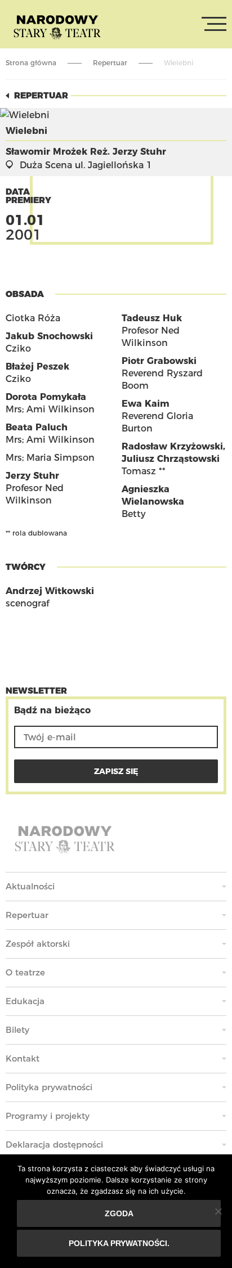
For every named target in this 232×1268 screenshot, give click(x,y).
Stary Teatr (57, 26)
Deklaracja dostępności (54, 1144)
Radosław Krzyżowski (172, 446)
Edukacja (25, 1001)
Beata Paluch (37, 427)
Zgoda (119, 1213)
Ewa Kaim (145, 403)
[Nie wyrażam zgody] (218, 1211)
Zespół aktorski (38, 943)
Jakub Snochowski (49, 336)
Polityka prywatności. (119, 1243)
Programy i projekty (48, 1115)
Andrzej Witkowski (50, 591)
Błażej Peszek (37, 366)
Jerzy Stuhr (32, 475)
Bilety (17, 1029)
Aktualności (30, 886)
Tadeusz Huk (152, 318)
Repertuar (110, 63)
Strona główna (31, 63)
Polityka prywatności (49, 1087)
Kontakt (22, 1058)
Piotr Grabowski (159, 361)
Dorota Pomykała (46, 397)
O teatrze (25, 972)
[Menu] (214, 24)
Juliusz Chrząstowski (171, 458)
